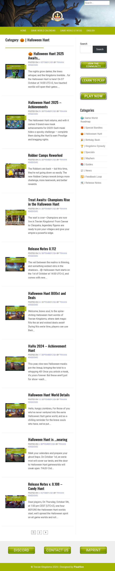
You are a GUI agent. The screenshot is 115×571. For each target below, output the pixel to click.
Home (23, 30)
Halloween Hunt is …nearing (47, 439)
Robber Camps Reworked (45, 155)
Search (83, 43)
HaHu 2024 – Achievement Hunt (47, 348)
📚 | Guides (87, 164)
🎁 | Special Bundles (12, 309)
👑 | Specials (88, 152)
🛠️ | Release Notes (91, 182)
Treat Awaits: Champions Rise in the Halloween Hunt (49, 202)
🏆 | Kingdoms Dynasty (93, 146)
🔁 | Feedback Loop (91, 176)
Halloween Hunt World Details (49, 394)
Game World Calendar (43, 30)
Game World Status (71, 30)
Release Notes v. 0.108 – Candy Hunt (45, 486)
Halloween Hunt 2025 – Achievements (44, 104)
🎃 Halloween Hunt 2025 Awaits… (46, 55)
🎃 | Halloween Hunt (14, 67)
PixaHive (79, 566)
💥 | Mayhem (87, 158)
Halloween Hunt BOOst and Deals (47, 295)
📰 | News (86, 170)
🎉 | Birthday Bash (90, 140)
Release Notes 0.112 (42, 248)
